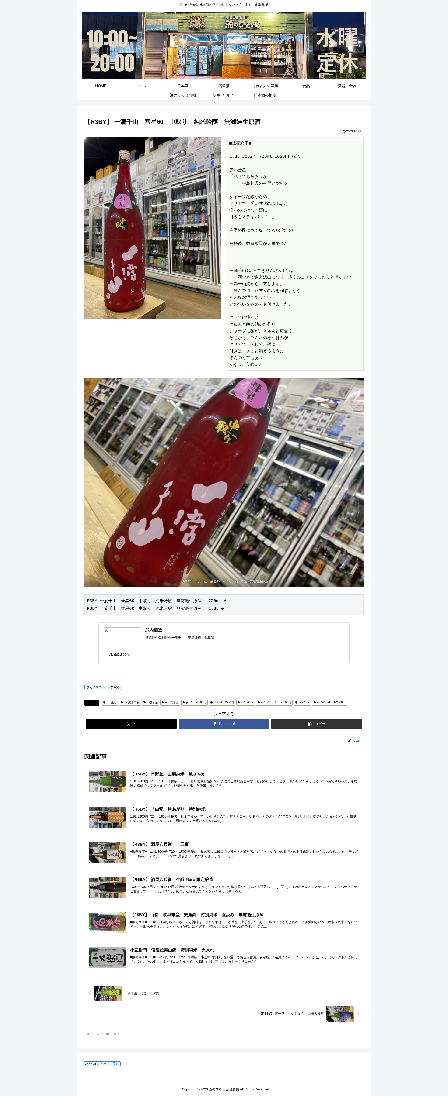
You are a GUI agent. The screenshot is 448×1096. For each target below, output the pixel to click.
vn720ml (304, 702)
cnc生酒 (112, 702)
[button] (316, 724)
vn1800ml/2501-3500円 (276, 702)
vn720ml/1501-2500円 (331, 702)
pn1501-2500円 (196, 702)
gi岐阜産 (152, 702)
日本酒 (94, 702)
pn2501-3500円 (224, 702)
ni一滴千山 (172, 702)
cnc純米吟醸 (132, 702)
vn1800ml (247, 702)
